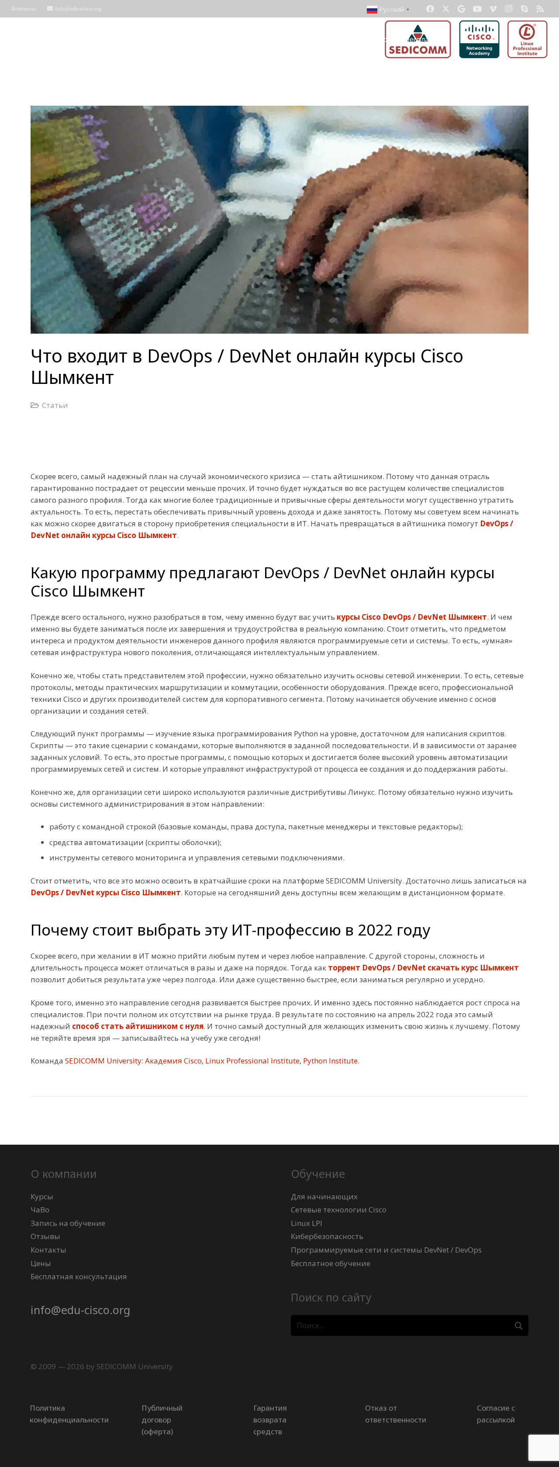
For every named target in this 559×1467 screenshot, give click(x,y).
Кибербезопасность (327, 1236)
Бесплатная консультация (79, 1276)
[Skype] (524, 9)
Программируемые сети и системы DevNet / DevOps (386, 1250)
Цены (41, 1263)
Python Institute (330, 1061)
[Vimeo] (493, 9)
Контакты (48, 1250)
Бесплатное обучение (330, 1263)
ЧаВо (40, 1210)
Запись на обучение (68, 1223)
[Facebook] (430, 9)
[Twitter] (446, 9)
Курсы (42, 1196)
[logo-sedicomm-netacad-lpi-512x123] (466, 39)
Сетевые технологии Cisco (338, 1210)
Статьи (55, 405)
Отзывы (45, 1236)
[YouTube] (477, 9)
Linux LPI (306, 1223)
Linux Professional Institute (252, 1061)
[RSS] (540, 9)
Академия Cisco (173, 1061)
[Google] (461, 9)
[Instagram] (509, 9)
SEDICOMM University (103, 1061)
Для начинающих (324, 1196)
